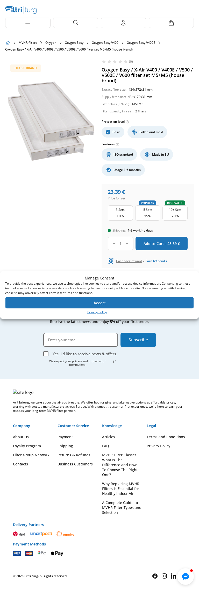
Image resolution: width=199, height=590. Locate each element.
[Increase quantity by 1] (127, 243)
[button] (185, 576)
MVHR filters (28, 43)
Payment (65, 436)
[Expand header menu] (28, 23)
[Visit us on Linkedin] (173, 576)
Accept (99, 302)
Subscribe (138, 340)
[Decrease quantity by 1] (114, 243)
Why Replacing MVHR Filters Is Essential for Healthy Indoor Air (120, 488)
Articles (108, 436)
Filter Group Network (31, 454)
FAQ (105, 445)
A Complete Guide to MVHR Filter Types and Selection (121, 507)
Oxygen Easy (74, 43)
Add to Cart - (162, 243)
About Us (21, 436)
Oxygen (50, 43)
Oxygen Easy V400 (105, 43)
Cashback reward (129, 261)
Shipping (65, 445)
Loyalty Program (27, 445)
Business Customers (75, 464)
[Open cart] (171, 23)
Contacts (20, 464)
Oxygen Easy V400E (141, 43)
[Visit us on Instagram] (164, 576)
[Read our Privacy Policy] (115, 362)
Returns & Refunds (74, 454)
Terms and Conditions (166, 436)
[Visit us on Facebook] (155, 576)
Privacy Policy (97, 312)
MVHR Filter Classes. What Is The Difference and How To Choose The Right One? (120, 464)
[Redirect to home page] (7, 42)
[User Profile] (123, 23)
